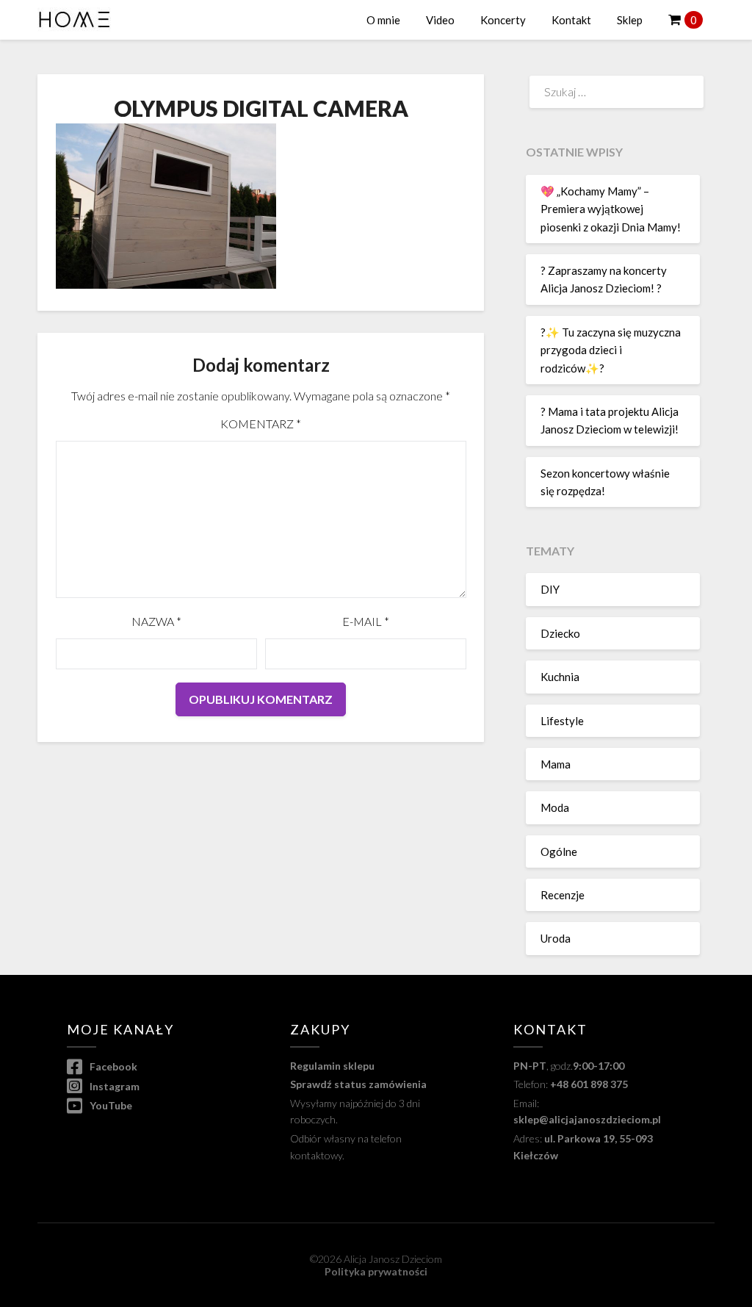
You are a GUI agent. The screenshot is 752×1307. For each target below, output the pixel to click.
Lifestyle (562, 720)
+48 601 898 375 (589, 1084)
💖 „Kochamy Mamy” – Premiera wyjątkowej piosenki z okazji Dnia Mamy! (610, 209)
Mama (555, 764)
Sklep (630, 19)
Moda (554, 807)
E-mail (365, 621)
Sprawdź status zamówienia (358, 1084)
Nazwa (156, 621)
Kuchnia (559, 676)
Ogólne (558, 851)
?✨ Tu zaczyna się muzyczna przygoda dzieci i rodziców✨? (610, 350)
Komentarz (260, 424)
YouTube (109, 1105)
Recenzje (562, 894)
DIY (550, 589)
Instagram (113, 1086)
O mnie (383, 19)
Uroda (555, 938)
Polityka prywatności (376, 1271)
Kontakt (571, 19)
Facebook (112, 1066)
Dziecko (560, 633)
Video (440, 19)
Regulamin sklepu (332, 1065)
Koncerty (503, 19)
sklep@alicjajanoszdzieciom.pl (587, 1119)
